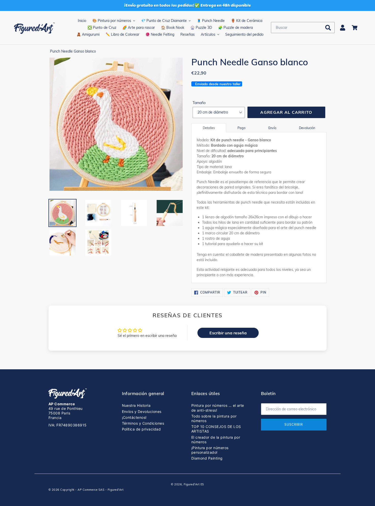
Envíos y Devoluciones (141, 411)
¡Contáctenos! (134, 417)
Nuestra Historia (136, 405)
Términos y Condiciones (143, 423)
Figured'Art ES (194, 484)
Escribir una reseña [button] (228, 332)
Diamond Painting (207, 458)
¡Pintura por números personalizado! (210, 450)
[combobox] (303, 27)
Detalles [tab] (209, 128)
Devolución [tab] (307, 128)
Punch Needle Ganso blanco (73, 51)
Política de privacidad (141, 429)
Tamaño (199, 102)
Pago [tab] (241, 128)
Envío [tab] (272, 128)
